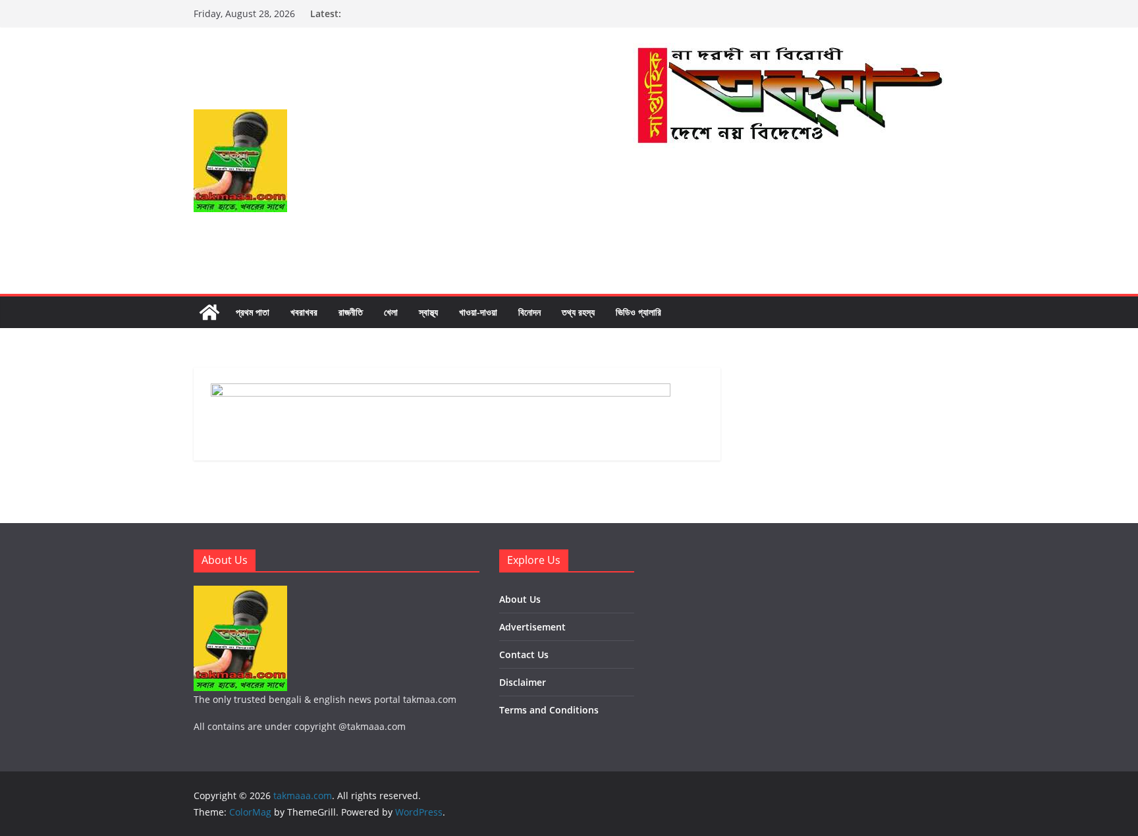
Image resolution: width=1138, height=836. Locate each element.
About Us (520, 599)
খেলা (391, 312)
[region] (788, 213)
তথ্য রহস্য (578, 312)
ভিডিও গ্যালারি (638, 312)
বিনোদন (529, 312)
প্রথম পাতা (252, 312)
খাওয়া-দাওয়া (478, 312)
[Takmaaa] (788, 52)
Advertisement (532, 627)
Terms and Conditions (549, 710)
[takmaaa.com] (209, 312)
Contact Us (524, 654)
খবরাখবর (303, 312)
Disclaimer (522, 682)
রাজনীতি (351, 312)
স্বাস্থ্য (428, 312)
